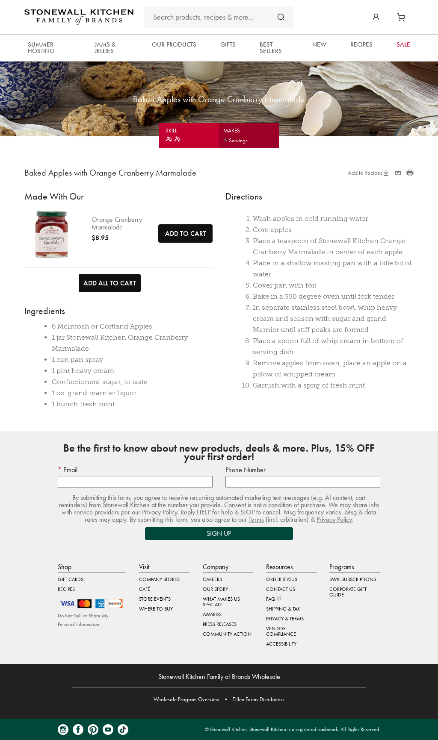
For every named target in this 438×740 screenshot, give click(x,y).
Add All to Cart (109, 283)
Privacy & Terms (285, 618)
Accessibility (281, 643)
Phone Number (245, 470)
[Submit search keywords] (281, 16)
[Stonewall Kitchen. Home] (78, 17)
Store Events (155, 599)
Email (69, 470)
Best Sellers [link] (271, 47)
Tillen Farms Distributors (258, 699)
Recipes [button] (361, 44)
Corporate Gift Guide (348, 592)
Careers (212, 579)
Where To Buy (156, 608)
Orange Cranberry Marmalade (117, 223)
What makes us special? (221, 602)
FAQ (271, 599)
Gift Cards (70, 579)
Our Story (215, 589)
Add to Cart (185, 233)
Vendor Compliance (281, 631)
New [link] (319, 44)
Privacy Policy (334, 519)
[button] (376, 17)
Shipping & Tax (283, 608)
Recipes (66, 589)
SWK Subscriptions (352, 579)
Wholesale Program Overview (186, 699)
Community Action (227, 634)
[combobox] (219, 17)
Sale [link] (403, 44)
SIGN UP (219, 533)
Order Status (281, 579)
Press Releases (220, 624)
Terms (256, 519)
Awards (212, 614)
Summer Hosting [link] (41, 47)
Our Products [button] (174, 44)
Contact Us (280, 589)
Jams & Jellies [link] (105, 47)
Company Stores (159, 579)
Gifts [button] (228, 44)
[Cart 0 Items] (403, 17)
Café (144, 589)
